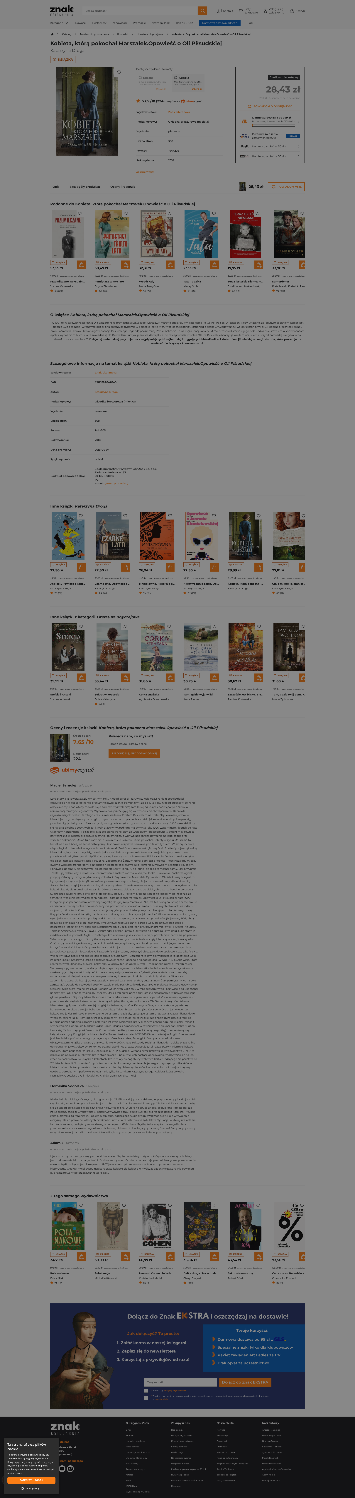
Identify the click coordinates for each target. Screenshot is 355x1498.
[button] (31, 1488)
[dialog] (31, 1466)
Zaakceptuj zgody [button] (31, 1480)
